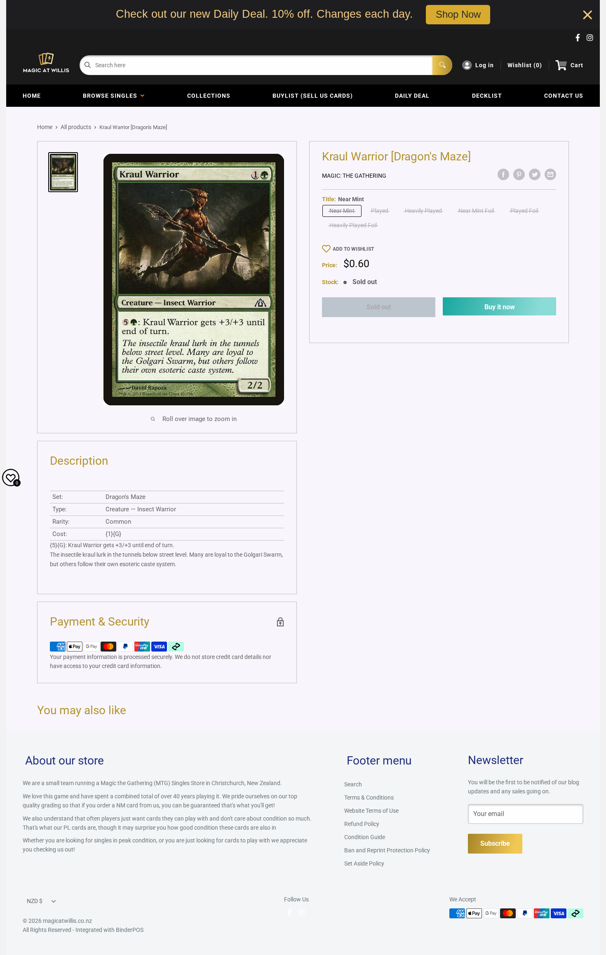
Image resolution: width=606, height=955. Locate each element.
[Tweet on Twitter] (534, 174)
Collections (208, 95)
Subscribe (495, 843)
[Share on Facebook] (503, 174)
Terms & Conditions (369, 797)
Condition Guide (364, 837)
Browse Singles (112, 95)
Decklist (487, 95)
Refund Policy (361, 824)
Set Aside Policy (364, 863)
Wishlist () (524, 65)
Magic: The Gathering (354, 175)
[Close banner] (587, 14)
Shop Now (458, 14)
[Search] (442, 65)
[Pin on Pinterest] (519, 174)
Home (32, 95)
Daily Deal (412, 95)
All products (76, 127)
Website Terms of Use (371, 810)
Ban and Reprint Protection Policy (387, 850)
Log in (484, 65)
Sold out (378, 307)
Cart (577, 65)
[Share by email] (550, 174)
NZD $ (34, 901)
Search (353, 784)
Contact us (563, 95)
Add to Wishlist (353, 249)
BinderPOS (129, 930)
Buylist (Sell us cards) (312, 95)
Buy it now (499, 307)
